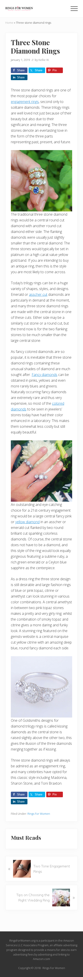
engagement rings (25, 101)
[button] (74, 8)
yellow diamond (27, 521)
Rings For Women (38, 814)
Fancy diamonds (44, 374)
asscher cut (38, 294)
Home (9, 23)
